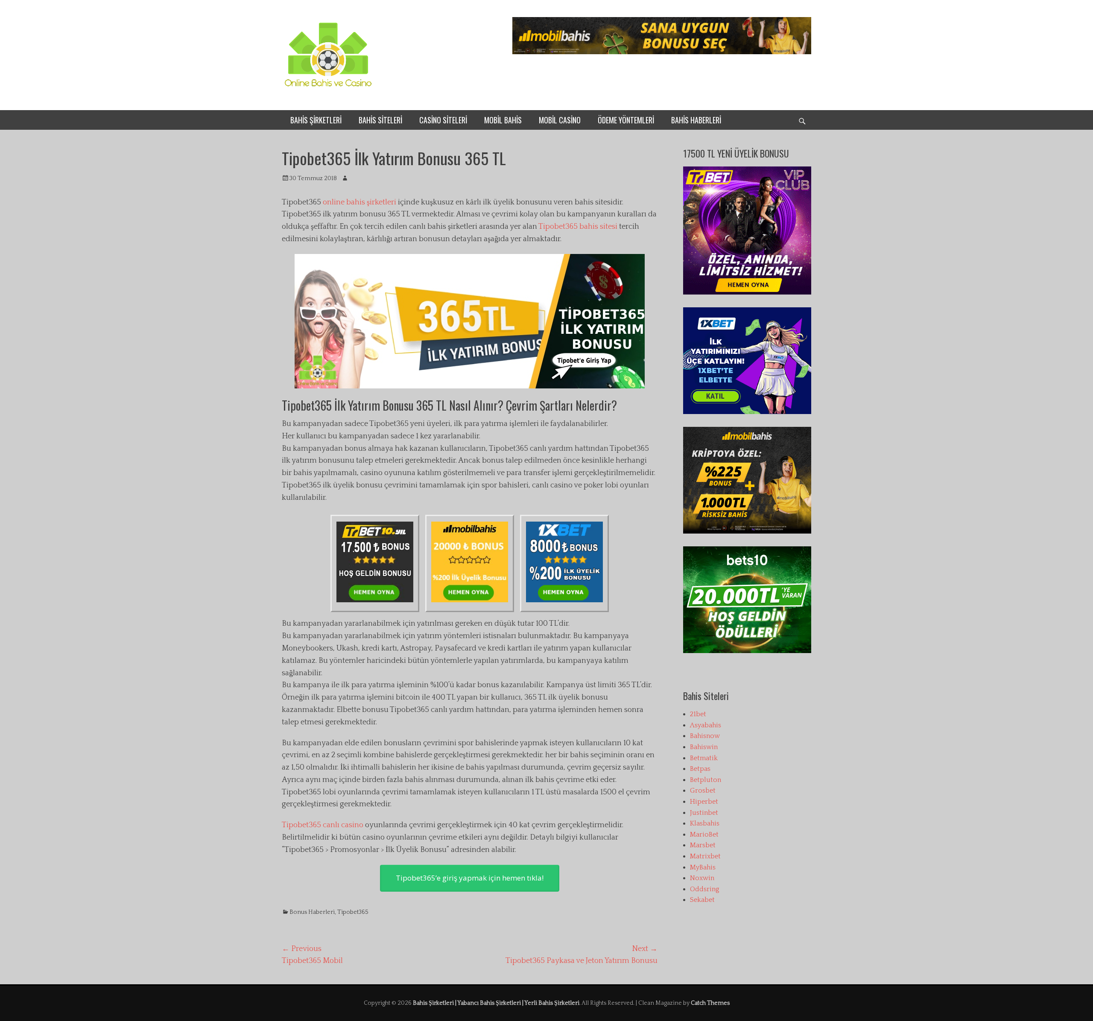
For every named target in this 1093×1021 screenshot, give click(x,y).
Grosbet (703, 790)
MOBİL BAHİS (503, 119)
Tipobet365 (352, 912)
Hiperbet (704, 801)
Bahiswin (704, 747)
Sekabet (702, 900)
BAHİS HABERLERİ (696, 119)
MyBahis (703, 867)
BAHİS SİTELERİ (380, 119)
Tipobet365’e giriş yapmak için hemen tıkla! (470, 878)
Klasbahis (704, 823)
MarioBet (704, 834)
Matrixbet (705, 856)
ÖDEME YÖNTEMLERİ (626, 119)
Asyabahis (705, 725)
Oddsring (704, 889)
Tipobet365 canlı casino (322, 825)
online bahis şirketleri (359, 202)
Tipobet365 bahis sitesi (577, 226)
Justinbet (704, 813)
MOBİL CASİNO (560, 119)
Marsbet (703, 845)
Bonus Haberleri (312, 912)
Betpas (700, 769)
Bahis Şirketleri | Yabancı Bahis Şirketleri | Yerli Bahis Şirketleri (496, 1003)
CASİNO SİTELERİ (443, 119)
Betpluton (705, 780)
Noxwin (702, 878)
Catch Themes (710, 1003)
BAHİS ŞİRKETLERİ (316, 119)
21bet (698, 714)
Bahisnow (705, 736)
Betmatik (704, 758)
